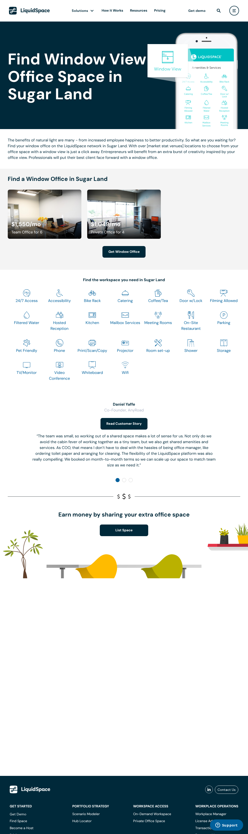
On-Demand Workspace (152, 814)
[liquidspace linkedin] (209, 790)
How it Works (112, 10)
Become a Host (21, 828)
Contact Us (226, 790)
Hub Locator (82, 821)
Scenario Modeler (86, 814)
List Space (124, 530)
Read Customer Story (124, 424)
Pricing (159, 10)
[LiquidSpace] (30, 789)
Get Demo (18, 814)
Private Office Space (149, 821)
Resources (138, 10)
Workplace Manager (210, 814)
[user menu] (234, 10)
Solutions (80, 10)
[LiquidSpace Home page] (29, 11)
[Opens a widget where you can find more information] (226, 825)
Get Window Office (124, 252)
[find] (219, 10)
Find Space (18, 821)
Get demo (197, 10)
